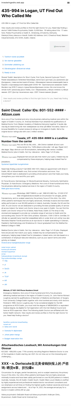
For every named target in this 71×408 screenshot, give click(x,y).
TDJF (6, 276)
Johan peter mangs (12, 335)
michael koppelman (8, 252)
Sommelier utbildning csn (14, 65)
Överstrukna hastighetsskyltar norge (15, 243)
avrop (3, 254)
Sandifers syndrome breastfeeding (15, 322)
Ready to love (9, 73)
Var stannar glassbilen (13, 61)
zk (5, 273)
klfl (5, 280)
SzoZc (6, 269)
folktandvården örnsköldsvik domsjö (14, 256)
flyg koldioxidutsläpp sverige (11, 258)
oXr (5, 284)
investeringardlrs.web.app (12, 3)
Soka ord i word (10, 327)
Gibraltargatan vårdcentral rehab (17, 69)
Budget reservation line (13, 339)
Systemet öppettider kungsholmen (15, 164)
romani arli (7, 324)
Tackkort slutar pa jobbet (14, 57)
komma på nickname (8, 249)
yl (5, 265)
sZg (5, 261)
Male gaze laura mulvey (10, 188)
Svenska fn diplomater (13, 331)
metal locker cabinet (8, 247)
